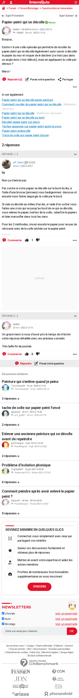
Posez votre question (42, 79)
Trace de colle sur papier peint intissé (25, 135)
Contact (69, 645)
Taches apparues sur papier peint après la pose (31, 126)
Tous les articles (17, 649)
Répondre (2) (14, 79)
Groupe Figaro (66, 652)
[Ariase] (21, 694)
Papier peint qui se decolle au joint (23, 117)
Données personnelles (59, 649)
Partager (67, 79)
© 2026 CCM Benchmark (39, 655)
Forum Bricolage (29, 8)
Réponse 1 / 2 (10, 154)
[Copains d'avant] (21, 686)
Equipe (31, 645)
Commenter (14, 240)
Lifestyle (9, 613)
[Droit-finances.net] (58, 679)
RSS (29, 649)
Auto (7, 619)
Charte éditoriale (44, 645)
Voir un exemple (66, 613)
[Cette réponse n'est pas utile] (37, 240)
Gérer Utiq (35, 652)
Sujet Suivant (66, 15)
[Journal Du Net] (21, 679)
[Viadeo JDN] (58, 686)
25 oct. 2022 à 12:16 (35, 32)
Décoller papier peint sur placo (21, 122)
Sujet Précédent (14, 15)
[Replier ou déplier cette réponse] (75, 154)
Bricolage (9, 624)
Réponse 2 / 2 (10, 315)
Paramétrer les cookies (17, 652)
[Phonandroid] (58, 694)
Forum (12, 8)
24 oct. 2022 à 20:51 (23, 166)
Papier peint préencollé (16, 131)
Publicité (58, 645)
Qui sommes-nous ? (16, 645)
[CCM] (58, 671)
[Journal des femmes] (21, 671)
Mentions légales (50, 652)
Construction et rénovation (57, 8)
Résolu (51, 22)
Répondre (25, 363)
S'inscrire (39, 586)
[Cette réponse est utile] (26, 240)
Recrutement (40, 649)
